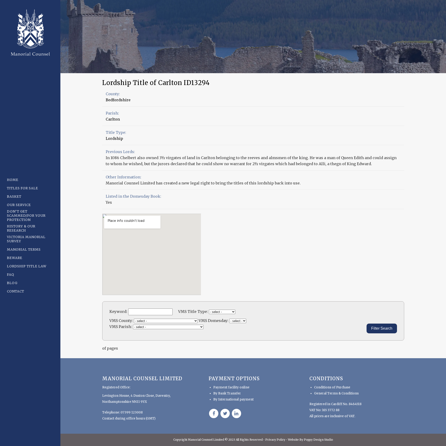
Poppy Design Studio (318, 439)
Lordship (114, 138)
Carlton (113, 119)
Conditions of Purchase (332, 387)
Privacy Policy (275, 439)
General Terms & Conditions (336, 393)
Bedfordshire (118, 100)
